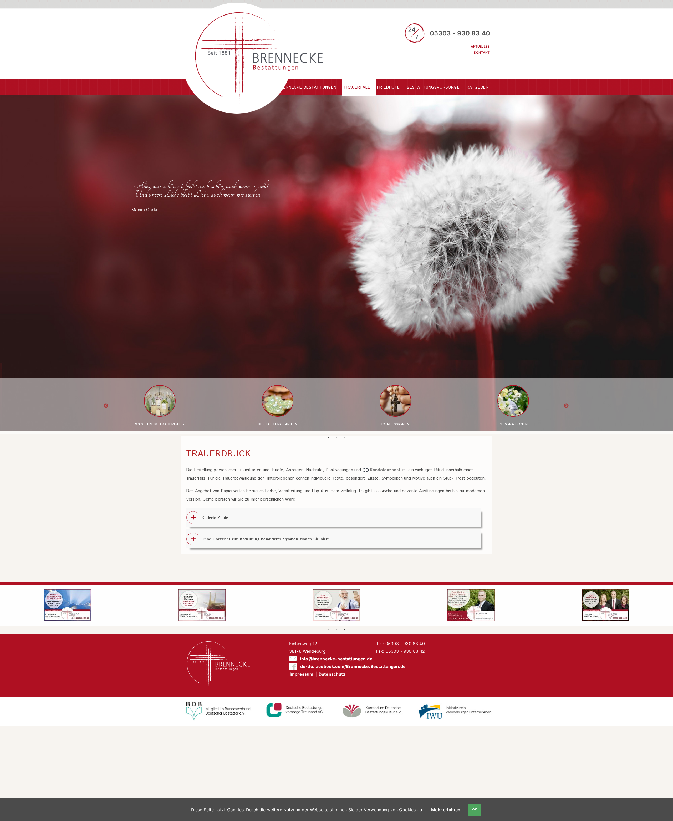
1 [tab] (330, 437)
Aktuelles (480, 46)
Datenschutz (332, 674)
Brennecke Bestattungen (306, 87)
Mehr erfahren (445, 809)
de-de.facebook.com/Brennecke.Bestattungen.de (353, 666)
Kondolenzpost (386, 470)
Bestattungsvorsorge (433, 87)
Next (566, 406)
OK (474, 809)
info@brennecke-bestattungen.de (336, 658)
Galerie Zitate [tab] (215, 517)
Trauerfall (356, 87)
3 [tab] (346, 437)
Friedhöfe (388, 87)
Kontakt (482, 52)
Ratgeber (477, 87)
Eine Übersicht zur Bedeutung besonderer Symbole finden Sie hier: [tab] (265, 539)
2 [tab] (338, 437)
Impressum (301, 674)
